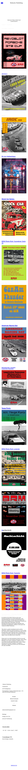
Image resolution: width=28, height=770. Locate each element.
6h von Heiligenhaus (8, 156)
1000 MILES (4, 73)
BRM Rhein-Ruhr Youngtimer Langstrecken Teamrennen (8, 368)
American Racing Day (10, 325)
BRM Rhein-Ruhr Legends (11, 449)
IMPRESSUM (14, 765)
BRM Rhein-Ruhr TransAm (11, 573)
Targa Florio (6, 408)
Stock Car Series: (8, 199)
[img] (14, 12)
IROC (4, 115)
